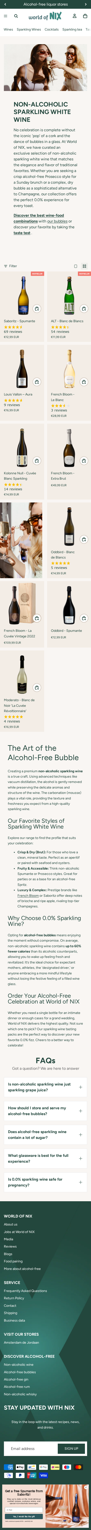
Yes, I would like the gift (24, 1516)
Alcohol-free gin (16, 1379)
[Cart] (85, 16)
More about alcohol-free (22, 1269)
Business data (14, 1320)
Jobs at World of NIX (19, 1232)
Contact (10, 1306)
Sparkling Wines (29, 29)
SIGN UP (71, 1449)
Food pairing (13, 1261)
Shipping (10, 1313)
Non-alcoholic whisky (20, 1394)
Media (8, 1239)
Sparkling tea (72, 29)
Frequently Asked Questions (25, 1291)
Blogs (8, 1254)
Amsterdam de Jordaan (21, 1343)
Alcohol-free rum (17, 1387)
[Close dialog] (86, 1487)
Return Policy (14, 1298)
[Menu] (5, 16)
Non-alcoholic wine (18, 1365)
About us (10, 1224)
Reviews (10, 1246)
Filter (13, 266)
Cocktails (52, 29)
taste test (22, 232)
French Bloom (28, 896)
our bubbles (57, 221)
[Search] (16, 16)
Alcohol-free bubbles (20, 1372)
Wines (8, 29)
